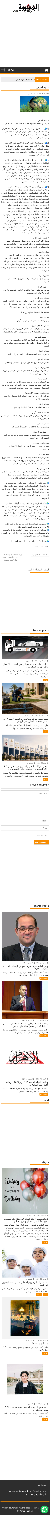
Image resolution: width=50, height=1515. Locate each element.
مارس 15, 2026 (41, 1340)
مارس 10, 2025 (41, 1020)
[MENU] (2, 70)
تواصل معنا (41, 1485)
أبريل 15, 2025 (41, 963)
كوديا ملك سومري (39, 554)
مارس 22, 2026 (41, 1279)
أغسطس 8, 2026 (41, 661)
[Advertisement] (25, 41)
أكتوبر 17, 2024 (41, 1079)
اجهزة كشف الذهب (31, 1491)
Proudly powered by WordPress (16, 1507)
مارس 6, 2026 (42, 1404)
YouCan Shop (17, 1491)
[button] (44, 1509)
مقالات (37, 546)
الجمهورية (30, 93)
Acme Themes (26, 1511)
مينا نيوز (42, 1491)
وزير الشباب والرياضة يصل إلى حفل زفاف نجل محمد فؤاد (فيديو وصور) (12, 557)
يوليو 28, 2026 (42, 763)
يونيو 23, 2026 (42, 1215)
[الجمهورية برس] (46, 70)
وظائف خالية (43, 978)
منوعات (45, 1242)
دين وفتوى (43, 546)
